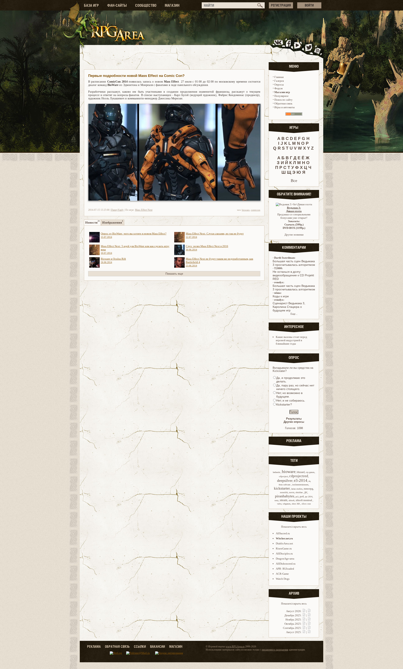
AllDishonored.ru (286, 563)
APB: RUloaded (285, 568)
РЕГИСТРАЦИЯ (281, 5)
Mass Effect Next (143, 209)
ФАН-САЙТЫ (117, 5)
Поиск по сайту (283, 99)
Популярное (281, 95)
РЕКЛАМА (94, 646)
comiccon (255, 210)
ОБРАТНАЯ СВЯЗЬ (117, 646)
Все (294, 180)
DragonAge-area (285, 558)
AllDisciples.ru (284, 553)
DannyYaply (117, 209)
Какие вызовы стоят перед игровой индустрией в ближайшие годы (291, 340)
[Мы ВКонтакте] (278, 46)
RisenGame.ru (284, 548)
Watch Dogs (282, 578)
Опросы (279, 84)
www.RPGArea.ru (235, 646)
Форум (278, 88)
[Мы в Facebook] (289, 46)
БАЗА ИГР (91, 5)
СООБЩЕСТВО (145, 5)
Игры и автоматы (284, 107)
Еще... (293, 313)
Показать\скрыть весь (294, 526)
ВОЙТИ (309, 5)
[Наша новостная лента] (317, 46)
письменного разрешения (275, 649)
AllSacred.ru (283, 533)
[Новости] (304, 611)
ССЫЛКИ (140, 646)
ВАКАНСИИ (157, 646)
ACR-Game (282, 573)
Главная (279, 77)
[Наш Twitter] (308, 46)
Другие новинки (294, 234)
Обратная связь (283, 103)
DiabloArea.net (284, 543)
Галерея (279, 80)
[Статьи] (309, 611)
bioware (246, 210)
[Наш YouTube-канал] (298, 46)
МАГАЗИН (172, 5)
